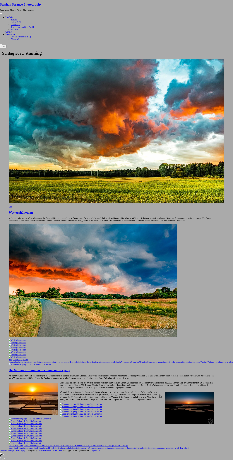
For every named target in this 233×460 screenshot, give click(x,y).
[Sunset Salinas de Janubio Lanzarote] (25, 421)
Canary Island (64, 445)
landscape (102, 445)
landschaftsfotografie (71, 448)
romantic (103, 448)
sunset (180, 362)
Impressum (10, 34)
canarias (41, 445)
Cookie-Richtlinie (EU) (21, 37)
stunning (166, 362)
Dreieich (27, 362)
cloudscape (19, 362)
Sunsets (186, 362)
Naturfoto (135, 362)
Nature (14, 20)
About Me (15, 39)
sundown (173, 362)
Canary (55, 445)
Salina (109, 448)
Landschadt (44, 448)
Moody (118, 362)
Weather (203, 362)
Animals (14, 29)
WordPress (57, 450)
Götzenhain (36, 362)
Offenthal (143, 362)
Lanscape (106, 362)
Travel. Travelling (181, 448)
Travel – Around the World (22, 27)
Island (72, 445)
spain (151, 448)
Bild (10, 207)
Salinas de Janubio (126, 448)
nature (128, 362)
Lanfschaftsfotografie (93, 362)
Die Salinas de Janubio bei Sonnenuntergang (39, 370)
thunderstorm (194, 362)
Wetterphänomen (21, 212)
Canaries (48, 445)
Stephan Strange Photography (21, 4)
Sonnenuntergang (154, 362)
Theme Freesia (45, 450)
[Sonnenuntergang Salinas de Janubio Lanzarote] (81, 404)
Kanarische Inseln (90, 445)
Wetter (210, 362)
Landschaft (65, 362)
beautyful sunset (31, 445)
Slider (20, 445)
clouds (11, 362)
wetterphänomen (220, 362)
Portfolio (9, 17)
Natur (123, 362)
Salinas (115, 448)
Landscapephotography (51, 362)
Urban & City (17, 22)
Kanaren (78, 445)
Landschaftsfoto (77, 362)
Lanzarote (84, 448)
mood (112, 362)
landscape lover (112, 445)
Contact (8, 32)
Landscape (15, 24)
